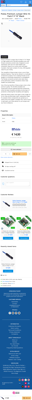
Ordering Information (15, 326)
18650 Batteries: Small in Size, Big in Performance (14, 369)
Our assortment (14, 344)
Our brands (14, 346)
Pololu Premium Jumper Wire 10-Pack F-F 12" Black (20, 201)
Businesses (15, 301)
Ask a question (10, 182)
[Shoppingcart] (29, 2)
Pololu (13, 118)
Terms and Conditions (14, 330)
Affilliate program (15, 357)
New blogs (14, 363)
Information (14, 324)
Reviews (14, 342)
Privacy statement (14, 332)
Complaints (14, 334)
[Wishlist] (20, 2)
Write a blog (14, 355)
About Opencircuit (14, 337)
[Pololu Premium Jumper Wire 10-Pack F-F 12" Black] (6, 204)
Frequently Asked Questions (15, 347)
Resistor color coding (14, 359)
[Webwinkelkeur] (16, 392)
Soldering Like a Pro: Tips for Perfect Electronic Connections (14, 365)
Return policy (15, 328)
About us (14, 340)
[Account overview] (24, 2)
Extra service (14, 351)
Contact (14, 303)
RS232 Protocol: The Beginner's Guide (15, 371)
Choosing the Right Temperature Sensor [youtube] (14, 367)
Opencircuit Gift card (15, 353)
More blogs (14, 373)
